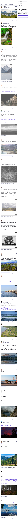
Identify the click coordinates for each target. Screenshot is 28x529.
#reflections (8, 502)
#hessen (6, 479)
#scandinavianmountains (4, 122)
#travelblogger (14, 91)
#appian (6, 91)
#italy (11, 91)
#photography (10, 119)
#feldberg (4, 479)
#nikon (10, 482)
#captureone (8, 482)
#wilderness (2, 121)
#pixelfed (2, 283)
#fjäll (1, 119)
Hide (15, 9)
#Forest (5, 425)
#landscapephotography (7, 121)
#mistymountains (12, 121)
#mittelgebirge (11, 479)
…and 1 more (12, 183)
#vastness (10, 120)
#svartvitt (3, 119)
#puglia (10, 91)
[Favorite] (8, 20)
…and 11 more (10, 249)
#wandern (9, 480)
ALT (11, 79)
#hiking (11, 480)
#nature (13, 120)
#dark (1, 481)
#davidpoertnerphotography (4, 483)
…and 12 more (14, 467)
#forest (3, 480)
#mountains (2, 120)
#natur (8, 119)
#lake (6, 502)
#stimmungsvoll (6, 481)
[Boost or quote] (4, 20)
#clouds (2, 502)
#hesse (8, 479)
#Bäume (7, 480)
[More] (16, 20)
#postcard (2, 281)
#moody (3, 481)
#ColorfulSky (2, 425)
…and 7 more (14, 155)
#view (4, 281)
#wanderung (14, 480)
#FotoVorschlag (3, 473)
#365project (13, 119)
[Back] (1, 1)
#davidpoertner (14, 482)
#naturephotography (14, 373)
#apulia (8, 91)
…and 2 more (13, 81)
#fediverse (4, 283)
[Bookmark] (12, 20)
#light (8, 120)
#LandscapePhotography (4, 426)
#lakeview (4, 502)
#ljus (5, 119)
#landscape (6, 281)
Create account (23, 15)
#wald (1, 480)
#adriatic (15, 281)
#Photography (8, 426)
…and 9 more (2, 365)
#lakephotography (12, 502)
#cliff (8, 281)
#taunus (2, 479)
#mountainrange (15, 479)
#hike (16, 480)
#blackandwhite (5, 120)
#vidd (6, 119)
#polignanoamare (3, 91)
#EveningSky (7, 425)
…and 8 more (11, 216)
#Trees (5, 480)
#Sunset (10, 425)
